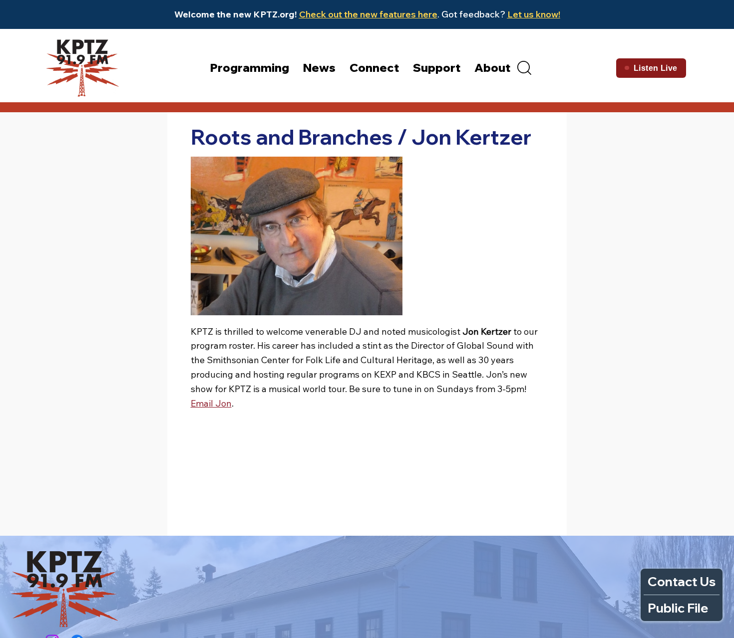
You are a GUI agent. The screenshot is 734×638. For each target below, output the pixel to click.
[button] (524, 68)
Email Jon (211, 403)
